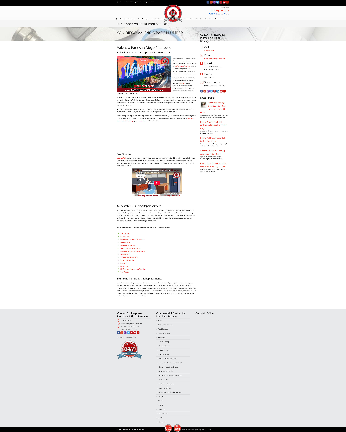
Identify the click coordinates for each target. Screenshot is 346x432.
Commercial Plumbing (127, 260)
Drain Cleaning (164, 342)
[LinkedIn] (217, 92)
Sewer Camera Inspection (167, 359)
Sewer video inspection (127, 245)
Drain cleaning (125, 234)
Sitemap (209, 430)
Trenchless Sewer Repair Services (170, 375)
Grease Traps (124, 266)
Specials (160, 397)
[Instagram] (214, 3)
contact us (142, 121)
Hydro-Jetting (163, 350)
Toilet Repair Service (166, 371)
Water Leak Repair (165, 388)
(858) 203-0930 (130, 2)
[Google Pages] (211, 3)
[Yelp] (227, 3)
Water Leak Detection (165, 325)
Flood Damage (163, 329)
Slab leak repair (125, 242)
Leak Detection (125, 254)
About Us (161, 401)
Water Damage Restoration (129, 257)
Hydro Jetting (124, 263)
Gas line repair (125, 237)
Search (160, 418)
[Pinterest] (220, 3)
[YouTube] (224, 3)
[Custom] (162, 422)
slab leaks (182, 83)
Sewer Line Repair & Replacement (170, 363)
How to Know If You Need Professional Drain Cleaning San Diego (213, 125)
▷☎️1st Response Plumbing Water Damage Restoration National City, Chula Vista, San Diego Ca (173, 13)
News (161, 405)
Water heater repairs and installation (132, 239)
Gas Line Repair (164, 346)
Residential (161, 337)
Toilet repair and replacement (130, 248)
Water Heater (163, 380)
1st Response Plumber (182, 66)
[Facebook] (208, 3)
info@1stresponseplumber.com (145, 2)
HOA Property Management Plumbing (133, 269)
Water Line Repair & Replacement (170, 392)
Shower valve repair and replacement (132, 251)
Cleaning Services (164, 333)
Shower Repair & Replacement (169, 367)
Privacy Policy (200, 430)
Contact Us (161, 409)
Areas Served (163, 413)
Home (160, 321)
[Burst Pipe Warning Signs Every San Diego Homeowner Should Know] (203, 104)
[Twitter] (217, 3)
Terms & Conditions (188, 430)
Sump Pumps (124, 272)
